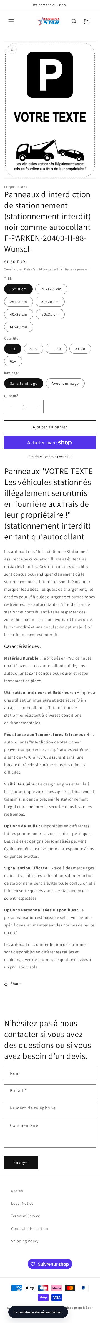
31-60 (80, 348)
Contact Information (29, 1228)
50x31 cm (50, 314)
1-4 (13, 348)
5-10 (34, 348)
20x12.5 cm (51, 289)
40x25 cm (19, 314)
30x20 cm (50, 301)
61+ (13, 361)
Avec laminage (65, 383)
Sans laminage (24, 383)
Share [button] (16, 983)
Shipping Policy (25, 1241)
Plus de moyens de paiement (50, 456)
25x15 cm (18, 301)
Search (17, 1190)
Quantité (11, 395)
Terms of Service (25, 1215)
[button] (11, 21)
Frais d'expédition (36, 269)
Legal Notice (22, 1203)
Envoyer (21, 1162)
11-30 (56, 348)
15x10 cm (18, 289)
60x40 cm (19, 326)
